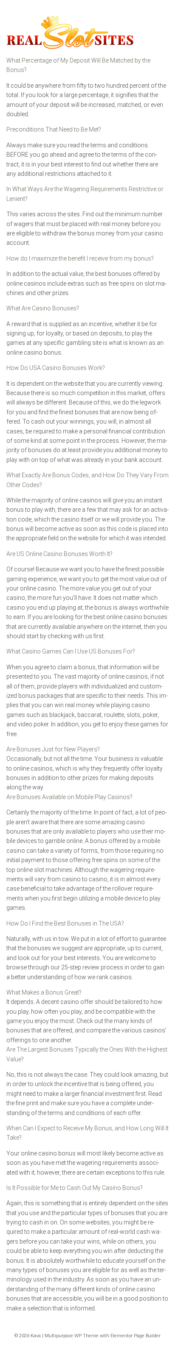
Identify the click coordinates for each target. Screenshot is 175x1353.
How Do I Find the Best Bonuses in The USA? (65, 923)
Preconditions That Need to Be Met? (53, 129)
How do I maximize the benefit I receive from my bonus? (80, 258)
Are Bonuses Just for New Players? (53, 749)
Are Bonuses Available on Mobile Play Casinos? (69, 797)
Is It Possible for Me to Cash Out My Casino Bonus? (74, 1187)
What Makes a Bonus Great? (44, 992)
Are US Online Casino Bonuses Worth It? (59, 553)
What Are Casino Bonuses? (42, 308)
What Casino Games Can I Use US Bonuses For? (70, 651)
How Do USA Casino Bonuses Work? (55, 367)
